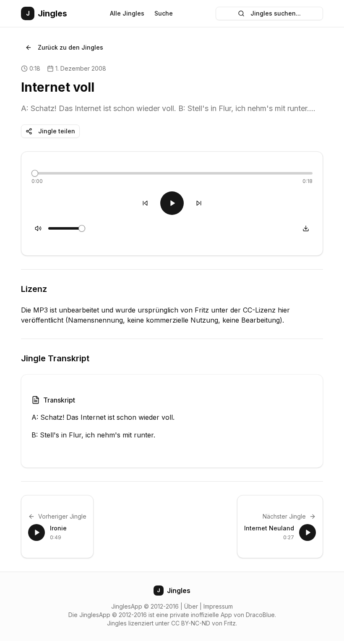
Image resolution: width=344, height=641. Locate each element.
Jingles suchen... (275, 13)
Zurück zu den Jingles (70, 47)
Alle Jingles (127, 13)
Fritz (230, 623)
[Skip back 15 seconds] (145, 203)
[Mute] (38, 228)
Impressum (218, 606)
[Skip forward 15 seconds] (198, 203)
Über (191, 606)
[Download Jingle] (306, 228)
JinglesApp (126, 606)
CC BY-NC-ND (190, 623)
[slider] (34, 173)
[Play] (172, 203)
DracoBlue (260, 614)
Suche (163, 13)
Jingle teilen (56, 131)
